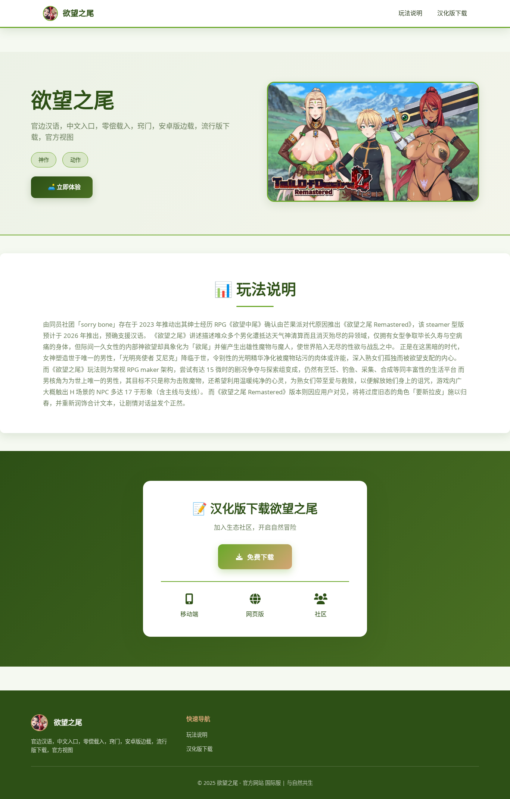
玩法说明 (410, 13)
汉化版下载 (452, 13)
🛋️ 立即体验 (64, 187)
